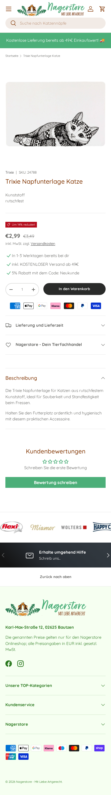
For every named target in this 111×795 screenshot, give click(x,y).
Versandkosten (43, 243)
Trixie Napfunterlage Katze (41, 55)
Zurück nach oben (55, 577)
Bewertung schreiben (55, 482)
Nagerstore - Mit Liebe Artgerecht (39, 782)
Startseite (11, 55)
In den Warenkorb (74, 289)
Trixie (9, 172)
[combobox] (55, 23)
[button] (102, 9)
